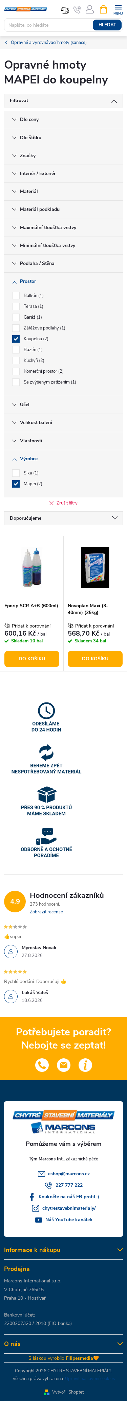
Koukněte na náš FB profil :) (69, 1197)
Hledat (107, 25)
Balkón (33, 296)
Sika (30, 473)
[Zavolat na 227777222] (77, 9)
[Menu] (118, 9)
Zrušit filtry (67, 503)
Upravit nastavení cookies (90, 1379)
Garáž (32, 317)
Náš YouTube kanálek (68, 1219)
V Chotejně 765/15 (24, 1289)
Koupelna (35, 339)
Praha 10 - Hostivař (25, 1298)
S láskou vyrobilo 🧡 (63, 1358)
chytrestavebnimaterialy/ (69, 1208)
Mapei (32, 484)
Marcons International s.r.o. (32, 1281)
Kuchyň (33, 361)
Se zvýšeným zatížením (49, 382)
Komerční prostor (43, 371)
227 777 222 (69, 1185)
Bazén (32, 350)
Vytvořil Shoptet (68, 1392)
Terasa (33, 306)
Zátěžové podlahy (44, 328)
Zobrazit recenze (46, 912)
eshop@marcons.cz (69, 1174)
